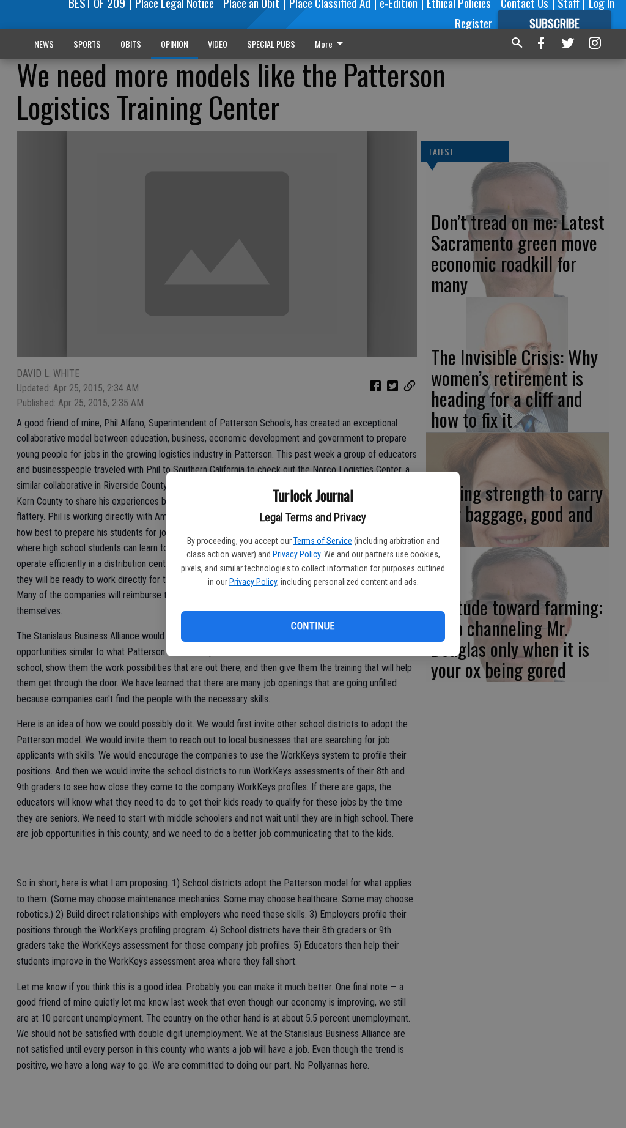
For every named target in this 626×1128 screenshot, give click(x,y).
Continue (312, 626)
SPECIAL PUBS (271, 43)
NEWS (44, 43)
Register (473, 23)
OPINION (174, 43)
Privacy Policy (296, 554)
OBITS (130, 43)
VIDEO (217, 43)
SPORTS (87, 43)
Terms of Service (322, 541)
